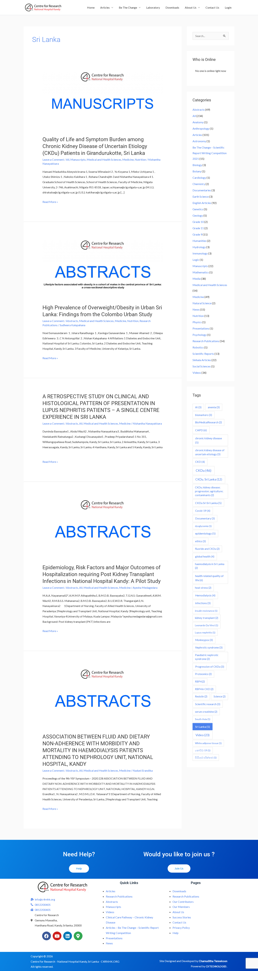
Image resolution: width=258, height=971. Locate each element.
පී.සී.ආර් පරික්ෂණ (206, 757)
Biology (197, 165)
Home (91, 7)
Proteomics (203, 674)
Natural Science (202, 303)
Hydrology (199, 247)
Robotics (198, 347)
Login (228, 7)
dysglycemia (203, 526)
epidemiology (205, 533)
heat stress (203, 587)
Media (196, 278)
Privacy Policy (181, 927)
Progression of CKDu (209, 666)
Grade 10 (198, 221)
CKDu (203, 470)
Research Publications (206, 341)
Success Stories (182, 917)
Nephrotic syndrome (209, 647)
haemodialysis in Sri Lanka (209, 566)
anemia (214, 407)
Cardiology (199, 177)
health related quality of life (209, 578)
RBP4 (200, 681)
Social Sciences (202, 366)
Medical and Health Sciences (104, 159)
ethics (200, 541)
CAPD (201, 430)
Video (203, 735)
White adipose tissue (208, 743)
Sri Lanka (202, 726)
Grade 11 (198, 228)
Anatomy (198, 122)
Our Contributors (183, 901)
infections (203, 603)
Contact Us (212, 7)
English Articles (202, 202)
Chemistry (199, 184)
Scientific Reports (203, 353)
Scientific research (207, 704)
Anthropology (201, 128)
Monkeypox (204, 639)
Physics (197, 322)
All (67, 159)
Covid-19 (202, 510)
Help (175, 933)
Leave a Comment (53, 159)
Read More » (50, 201)
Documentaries (202, 190)
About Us (190, 7)
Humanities (199, 240)
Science (220, 696)
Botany (197, 171)
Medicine (128, 159)
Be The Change (128, 7)
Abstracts (72, 320)
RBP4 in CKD (204, 689)
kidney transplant (206, 617)
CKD (200, 461)
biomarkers (203, 414)
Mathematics (201, 272)
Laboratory (153, 7)
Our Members (181, 906)
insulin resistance (206, 610)
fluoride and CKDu (207, 548)
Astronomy (199, 141)
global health (204, 556)
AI (198, 407)
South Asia (202, 719)
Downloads (172, 7)
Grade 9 (197, 234)
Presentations (201, 328)
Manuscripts (78, 159)
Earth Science (201, 196)
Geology (198, 215)
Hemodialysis (205, 595)
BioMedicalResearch (208, 422)
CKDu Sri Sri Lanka (208, 503)
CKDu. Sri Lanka (208, 479)
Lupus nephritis (205, 632)
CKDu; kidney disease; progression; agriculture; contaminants (209, 491)
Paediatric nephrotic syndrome (206, 657)
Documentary (205, 518)
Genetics (198, 209)
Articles (105, 7)
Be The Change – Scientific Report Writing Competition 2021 (210, 153)
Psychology (200, 334)
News (196, 309)
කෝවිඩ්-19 (202, 750)
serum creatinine (206, 711)
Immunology (200, 253)
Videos (197, 372)
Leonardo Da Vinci (206, 625)
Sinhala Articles (202, 360)
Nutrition (140, 159)
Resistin (201, 696)
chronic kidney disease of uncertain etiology (209, 452)
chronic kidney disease (208, 440)
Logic (196, 259)
